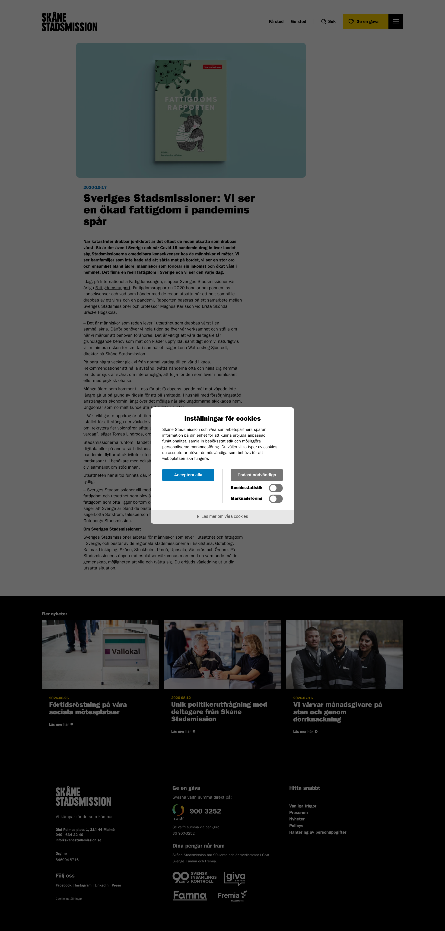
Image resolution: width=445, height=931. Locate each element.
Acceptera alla (188, 475)
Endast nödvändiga (257, 475)
